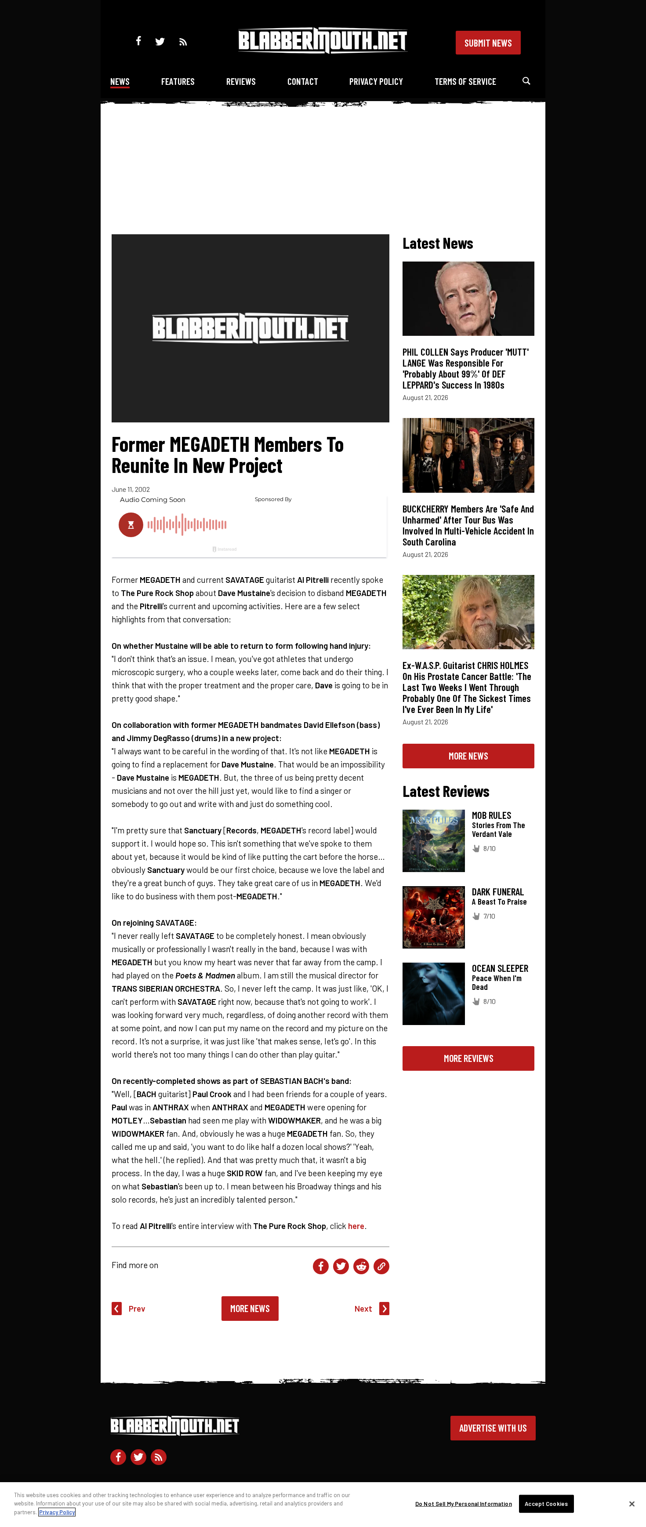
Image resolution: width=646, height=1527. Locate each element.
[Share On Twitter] (341, 1266)
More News (250, 1308)
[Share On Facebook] (321, 1266)
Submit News (488, 42)
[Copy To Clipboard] (381, 1266)
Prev (137, 1308)
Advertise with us (493, 1427)
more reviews (469, 1058)
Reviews (241, 81)
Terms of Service (465, 81)
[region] (323, 1504)
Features (178, 81)
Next (363, 1308)
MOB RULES (491, 815)
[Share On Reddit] (361, 1266)
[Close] (632, 1504)
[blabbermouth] (323, 51)
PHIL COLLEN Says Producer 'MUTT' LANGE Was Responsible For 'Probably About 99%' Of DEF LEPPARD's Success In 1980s (466, 368)
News (120, 81)
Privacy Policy (376, 81)
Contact (302, 81)
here (356, 1226)
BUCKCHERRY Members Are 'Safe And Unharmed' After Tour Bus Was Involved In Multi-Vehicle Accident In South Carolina (468, 525)
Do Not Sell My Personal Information (463, 1503)
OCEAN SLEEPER (500, 968)
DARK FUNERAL (498, 891)
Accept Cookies (546, 1503)
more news (468, 755)
